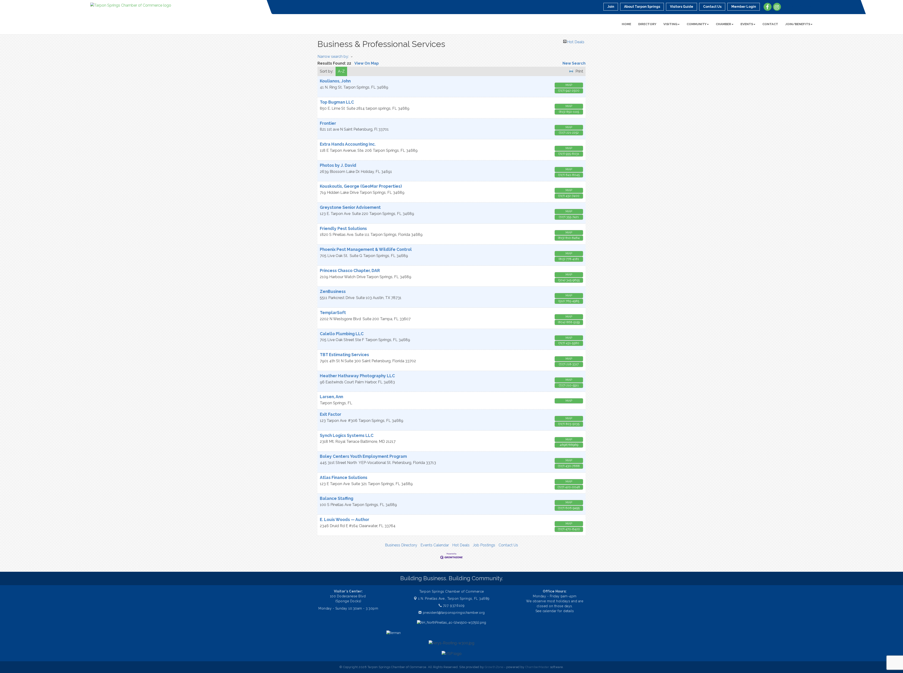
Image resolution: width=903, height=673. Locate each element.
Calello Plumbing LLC (342, 333)
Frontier (328, 123)
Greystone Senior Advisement (350, 207)
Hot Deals (575, 41)
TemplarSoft (333, 312)
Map (569, 85)
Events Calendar (434, 545)
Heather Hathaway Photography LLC (357, 375)
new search (574, 63)
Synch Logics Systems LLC (346, 435)
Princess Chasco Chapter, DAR (350, 270)
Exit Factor (330, 414)
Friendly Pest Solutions (343, 228)
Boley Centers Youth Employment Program (363, 456)
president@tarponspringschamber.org (453, 613)
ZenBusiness (333, 291)
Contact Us (508, 545)
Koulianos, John (335, 80)
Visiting (670, 24)
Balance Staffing (336, 498)
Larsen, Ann (331, 396)
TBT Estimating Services (344, 354)
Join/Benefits (797, 24)
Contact (770, 24)
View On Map (366, 63)
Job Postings (484, 545)
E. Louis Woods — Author (344, 519)
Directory (647, 24)
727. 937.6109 (453, 605)
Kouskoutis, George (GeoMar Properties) (361, 186)
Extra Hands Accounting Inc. (348, 144)
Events (747, 24)
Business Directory (401, 545)
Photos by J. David (338, 165)
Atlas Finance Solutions (343, 477)
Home (626, 24)
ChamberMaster (537, 667)
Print (579, 71)
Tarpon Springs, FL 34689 (454, 598)
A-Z (341, 71)
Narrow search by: (333, 56)
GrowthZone (494, 667)
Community (696, 24)
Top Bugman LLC (337, 102)
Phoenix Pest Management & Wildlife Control (366, 249)
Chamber (723, 24)
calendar (550, 611)
